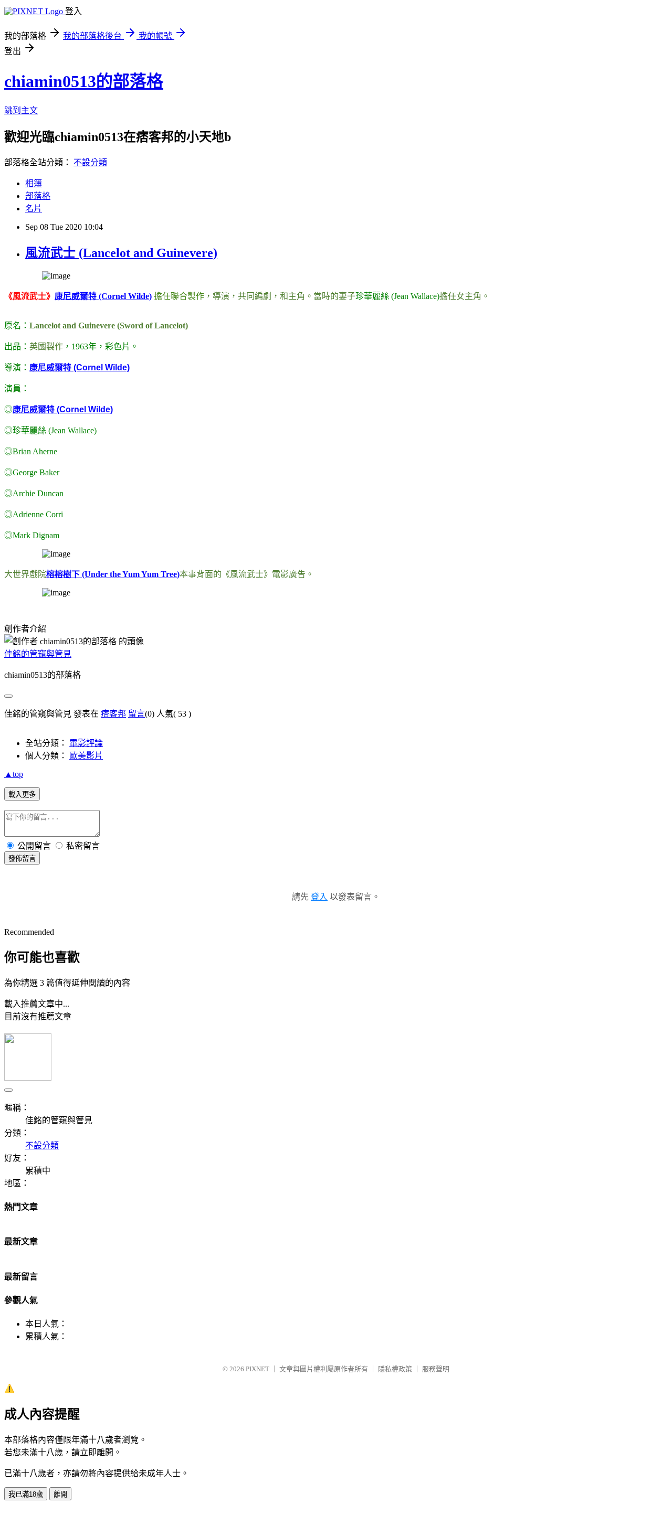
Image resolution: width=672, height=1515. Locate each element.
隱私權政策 (395, 1369)
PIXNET (257, 1369)
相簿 (33, 183)
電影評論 (86, 743)
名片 (33, 208)
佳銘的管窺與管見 (37, 653)
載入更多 (22, 794)
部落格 (37, 195)
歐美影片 (86, 755)
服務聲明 (435, 1369)
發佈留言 (22, 858)
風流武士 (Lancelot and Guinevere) (121, 253)
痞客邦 (113, 713)
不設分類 (90, 162)
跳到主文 (21, 110)
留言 (136, 713)
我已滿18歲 (25, 1494)
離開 (60, 1494)
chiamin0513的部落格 (83, 81)
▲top (13, 774)
